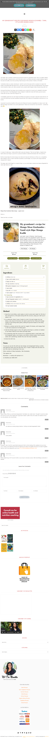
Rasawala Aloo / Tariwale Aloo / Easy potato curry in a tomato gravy (30, 389)
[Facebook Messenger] (20, 30)
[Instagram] (28, 732)
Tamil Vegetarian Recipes (24, 689)
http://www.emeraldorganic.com (28, 448)
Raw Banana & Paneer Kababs (41, 399)
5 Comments (24, 367)
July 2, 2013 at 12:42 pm (10, 442)
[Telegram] (25, 30)
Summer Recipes (24, 691)
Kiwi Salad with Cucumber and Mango (42, 389)
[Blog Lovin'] (18, 733)
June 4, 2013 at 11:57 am (10, 411)
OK (19, 5)
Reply (46, 419)
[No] (47, 4)
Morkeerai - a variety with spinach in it (13, 355)
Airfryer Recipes (24, 696)
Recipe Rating (5, 473)
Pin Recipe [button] (32, 248)
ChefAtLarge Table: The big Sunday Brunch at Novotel (21, 398)
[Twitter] (22, 732)
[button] (44, 277)
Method (25, 268)
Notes (43, 268)
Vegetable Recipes (24, 700)
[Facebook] (18, 30)
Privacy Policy (30, 5)
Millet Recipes (24, 694)
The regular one (7, 353)
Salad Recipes (24, 687)
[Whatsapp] (28, 30)
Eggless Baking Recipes (24, 698)
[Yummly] (30, 30)
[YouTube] (26, 732)
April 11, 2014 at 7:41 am (10, 455)
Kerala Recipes (24, 702)
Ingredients (6, 268)
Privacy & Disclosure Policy (28, 736)
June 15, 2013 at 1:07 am (10, 424)
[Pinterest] (23, 30)
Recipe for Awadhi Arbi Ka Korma (18, 389)
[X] (15, 30)
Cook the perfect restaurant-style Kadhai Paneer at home (6, 389)
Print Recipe (24, 248)
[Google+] (30, 732)
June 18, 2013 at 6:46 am (10, 433)
